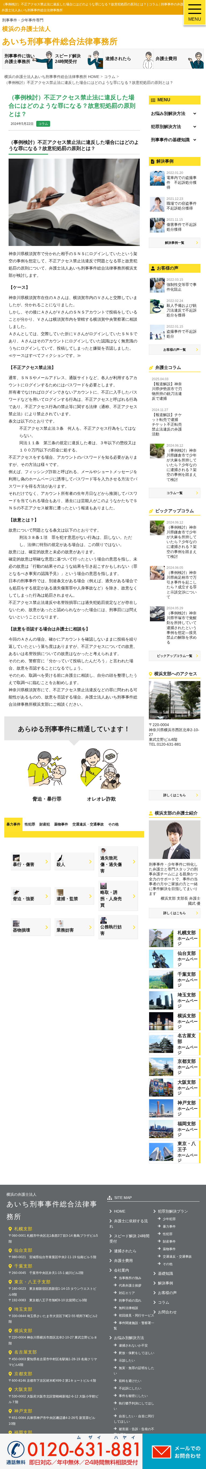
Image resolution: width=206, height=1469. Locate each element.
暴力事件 (13, 824)
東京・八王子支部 (32, 1282)
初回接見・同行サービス (136, 1315)
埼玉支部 (23, 1309)
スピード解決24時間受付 (68, 59)
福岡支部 (23, 1432)
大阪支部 (23, 1389)
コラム (43, 124)
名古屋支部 (25, 1352)
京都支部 (23, 1373)
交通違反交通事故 (88, 824)
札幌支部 (23, 1229)
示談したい (127, 1360)
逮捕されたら (118, 58)
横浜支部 (23, 1330)
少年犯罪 (169, 1219)
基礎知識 (165, 1273)
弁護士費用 (166, 58)
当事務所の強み (130, 1278)
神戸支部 (23, 1411)
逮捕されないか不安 (133, 1345)
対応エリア (127, 1293)
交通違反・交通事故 (177, 1256)
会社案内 (121, 1270)
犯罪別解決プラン (173, 1211)
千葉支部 (23, 1266)
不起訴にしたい (130, 1388)
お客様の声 (167, 1293)
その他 (113, 824)
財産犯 (44, 824)
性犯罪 (30, 824)
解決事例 (165, 1283)
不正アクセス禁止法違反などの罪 (83, 689)
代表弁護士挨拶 (130, 1285)
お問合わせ (167, 1312)
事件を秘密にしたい (133, 1396)
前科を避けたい (130, 1381)
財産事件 (169, 1241)
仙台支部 (23, 1250)
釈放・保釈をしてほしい (136, 1353)
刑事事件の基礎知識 (170, 139)
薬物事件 (61, 824)
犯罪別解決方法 (166, 126)
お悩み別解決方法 (168, 113)
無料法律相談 (128, 1308)
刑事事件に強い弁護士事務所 (20, 59)
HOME (119, 1211)
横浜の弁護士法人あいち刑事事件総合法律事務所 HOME (51, 76)
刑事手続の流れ (130, 1300)
